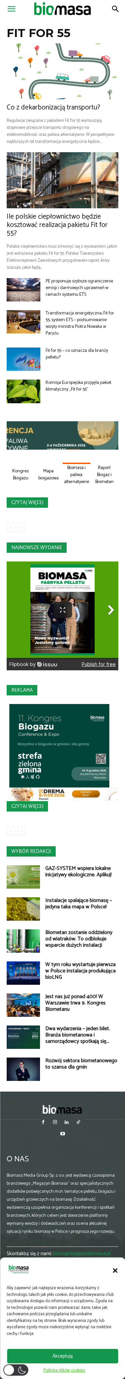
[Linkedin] (67, 1123)
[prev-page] (11, 527)
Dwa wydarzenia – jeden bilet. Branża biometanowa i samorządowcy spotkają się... (77, 1035)
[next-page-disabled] (21, 527)
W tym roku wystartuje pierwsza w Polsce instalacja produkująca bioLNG (80, 971)
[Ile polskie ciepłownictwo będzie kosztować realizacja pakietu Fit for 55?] (62, 180)
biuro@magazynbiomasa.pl (82, 1253)
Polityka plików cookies (64, 1370)
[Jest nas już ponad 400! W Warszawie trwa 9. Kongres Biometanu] (23, 1005)
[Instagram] (55, 1123)
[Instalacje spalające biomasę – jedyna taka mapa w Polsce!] (23, 909)
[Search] (115, 9)
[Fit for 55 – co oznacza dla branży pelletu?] (23, 359)
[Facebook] (43, 1123)
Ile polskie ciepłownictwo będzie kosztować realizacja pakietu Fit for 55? (57, 225)
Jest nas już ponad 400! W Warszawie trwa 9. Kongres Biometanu (75, 1003)
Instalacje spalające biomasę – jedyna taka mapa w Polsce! (78, 903)
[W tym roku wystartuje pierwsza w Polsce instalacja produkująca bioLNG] (23, 973)
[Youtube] (62, 1134)
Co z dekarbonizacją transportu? (53, 107)
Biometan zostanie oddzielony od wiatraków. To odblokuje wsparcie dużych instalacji (78, 939)
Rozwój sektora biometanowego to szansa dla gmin (81, 1064)
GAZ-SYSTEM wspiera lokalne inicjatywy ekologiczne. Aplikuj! (78, 871)
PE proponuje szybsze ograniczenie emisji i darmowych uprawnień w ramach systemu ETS (79, 287)
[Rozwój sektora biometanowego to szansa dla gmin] (23, 1069)
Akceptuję (62, 1356)
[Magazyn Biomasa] (62, 1109)
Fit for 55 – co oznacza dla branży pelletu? (77, 354)
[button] (115, 1270)
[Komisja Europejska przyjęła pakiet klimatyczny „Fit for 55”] (23, 391)
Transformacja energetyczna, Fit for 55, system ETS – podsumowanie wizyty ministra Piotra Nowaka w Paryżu (80, 323)
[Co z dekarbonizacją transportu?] (62, 71)
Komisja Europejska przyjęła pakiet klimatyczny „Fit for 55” (78, 386)
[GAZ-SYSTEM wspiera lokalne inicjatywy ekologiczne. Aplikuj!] (23, 877)
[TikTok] (78, 1123)
